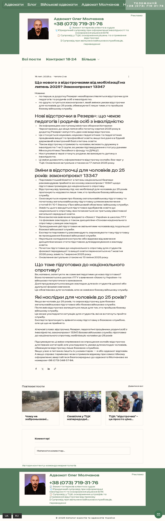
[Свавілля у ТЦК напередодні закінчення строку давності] (82, 401)
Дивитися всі (135, 386)
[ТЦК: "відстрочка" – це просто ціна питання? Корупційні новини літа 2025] (124, 401)
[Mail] (158, 514)
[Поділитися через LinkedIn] (48, 369)
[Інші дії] (128, 76)
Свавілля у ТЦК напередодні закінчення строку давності (81, 418)
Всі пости (31, 59)
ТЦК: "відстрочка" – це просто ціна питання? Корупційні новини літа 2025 (123, 418)
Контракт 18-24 (61, 59)
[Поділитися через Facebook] (36, 369)
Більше (89, 59)
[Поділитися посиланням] (55, 369)
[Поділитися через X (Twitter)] (42, 369)
